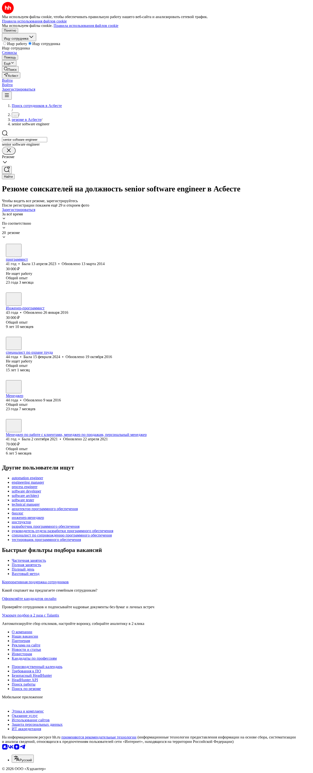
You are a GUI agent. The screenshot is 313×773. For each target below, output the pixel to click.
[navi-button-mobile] (7, 96)
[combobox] (24, 139)
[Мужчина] (14, 299)
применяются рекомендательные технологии (98, 737)
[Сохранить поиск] (7, 170)
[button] (7, 80)
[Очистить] (9, 151)
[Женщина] (14, 250)
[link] (10, 69)
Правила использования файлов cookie (86, 25)
